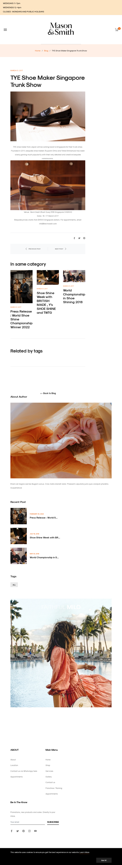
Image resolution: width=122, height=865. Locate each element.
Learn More (84, 852)
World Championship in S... (44, 557)
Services (49, 771)
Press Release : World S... (44, 517)
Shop (48, 765)
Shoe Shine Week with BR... (45, 537)
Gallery (49, 776)
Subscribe (53, 822)
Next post (59, 249)
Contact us (50, 782)
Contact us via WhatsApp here (23, 771)
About (13, 759)
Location (14, 765)
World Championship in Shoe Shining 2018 (74, 296)
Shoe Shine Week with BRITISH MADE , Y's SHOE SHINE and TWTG (46, 302)
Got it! (104, 860)
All (14, 585)
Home (37, 50)
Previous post (35, 249)
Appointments (16, 776)
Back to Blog (49, 393)
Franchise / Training (54, 788)
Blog (46, 50)
